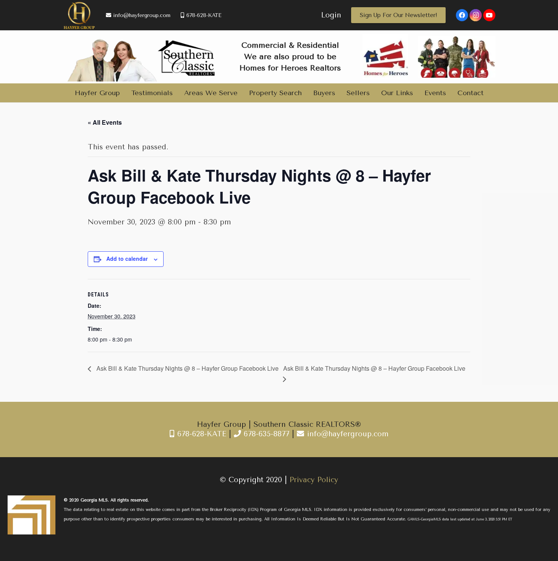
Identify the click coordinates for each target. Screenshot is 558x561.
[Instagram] (476, 15)
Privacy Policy (314, 480)
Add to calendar (127, 258)
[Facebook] (462, 15)
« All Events (105, 122)
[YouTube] (489, 15)
